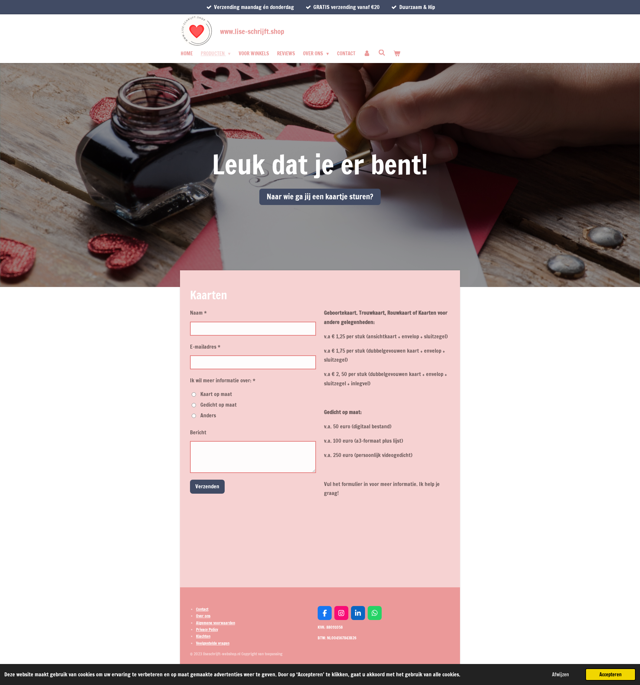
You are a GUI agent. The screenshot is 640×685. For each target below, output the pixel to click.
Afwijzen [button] (560, 674)
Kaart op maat (216, 394)
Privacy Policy (207, 629)
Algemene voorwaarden (215, 623)
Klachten (203, 636)
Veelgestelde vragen (212, 643)
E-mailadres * (205, 346)
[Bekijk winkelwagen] (396, 54)
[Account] (366, 54)
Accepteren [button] (610, 674)
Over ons (203, 616)
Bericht (198, 432)
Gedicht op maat (218, 404)
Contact (202, 609)
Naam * (198, 312)
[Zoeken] (381, 53)
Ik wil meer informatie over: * (222, 380)
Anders (208, 415)
